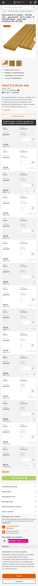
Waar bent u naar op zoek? (34, 7)
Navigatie (3, 2)
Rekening (31, 2)
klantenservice (6, 523)
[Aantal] (31, 145)
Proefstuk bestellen (17, 116)
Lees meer (7, 110)
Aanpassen (19, 581)
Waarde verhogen (34, 145)
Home (4, 11)
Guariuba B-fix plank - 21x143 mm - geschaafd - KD (20, 11)
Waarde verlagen (27, 145)
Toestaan (19, 576)
